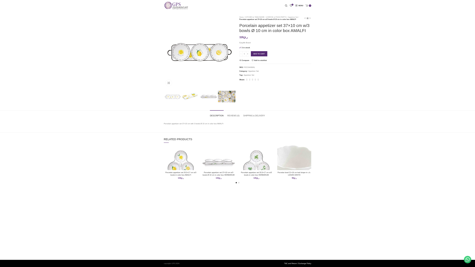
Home (241, 17)
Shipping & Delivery (254, 116)
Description (217, 116)
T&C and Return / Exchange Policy (297, 263)
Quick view (196, 155)
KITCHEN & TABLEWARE (254, 17)
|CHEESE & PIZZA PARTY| (276, 17)
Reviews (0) (233, 116)
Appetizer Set (293, 17)
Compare (245, 60)
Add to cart (259, 54)
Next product (310, 18)
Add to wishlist (260, 60)
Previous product (305, 18)
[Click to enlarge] (169, 83)
